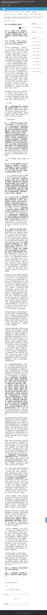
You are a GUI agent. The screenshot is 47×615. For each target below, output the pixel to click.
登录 (40, 9)
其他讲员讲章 (6, 14)
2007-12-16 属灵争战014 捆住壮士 (13, 589)
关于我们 (15, 612)
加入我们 (31, 612)
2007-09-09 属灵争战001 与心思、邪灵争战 (36, 48)
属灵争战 (8, 20)
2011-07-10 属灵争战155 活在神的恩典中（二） (36, 58)
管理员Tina (24, 27)
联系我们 (19, 612)
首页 (5, 17)
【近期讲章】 (27, 11)
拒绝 (9, 5)
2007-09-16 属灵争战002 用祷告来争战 (36, 45)
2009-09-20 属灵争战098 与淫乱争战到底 (36, 71)
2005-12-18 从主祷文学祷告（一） (36, 64)
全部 (5, 20)
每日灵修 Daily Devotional (9, 11)
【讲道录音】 (20, 14)
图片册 (36, 14)
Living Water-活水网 (26, 613)
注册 (43, 9)
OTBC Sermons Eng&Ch (19, 11)
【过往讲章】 (34, 11)
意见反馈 (46, 520)
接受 (3, 5)
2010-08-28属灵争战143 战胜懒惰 (36, 61)
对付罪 (14, 17)
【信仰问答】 (26, 14)
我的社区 (40, 14)
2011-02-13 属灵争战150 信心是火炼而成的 (36, 41)
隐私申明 (27, 612)
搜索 (27, 9)
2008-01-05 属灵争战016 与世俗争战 (14, 590)
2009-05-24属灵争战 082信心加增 (38, 27)
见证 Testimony (13, 14)
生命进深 (13, 20)
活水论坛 (31, 14)
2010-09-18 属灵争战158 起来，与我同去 (36, 55)
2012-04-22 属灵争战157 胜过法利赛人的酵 (36, 51)
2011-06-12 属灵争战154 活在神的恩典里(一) (36, 68)
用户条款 (23, 612)
